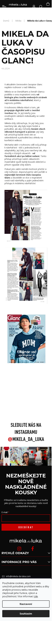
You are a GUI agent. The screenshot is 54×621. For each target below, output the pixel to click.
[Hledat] (41, 7)
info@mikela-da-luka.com (18, 576)
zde (36, 596)
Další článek (26, 399)
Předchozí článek (26, 392)
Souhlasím (26, 613)
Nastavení (26, 604)
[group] (18, 456)
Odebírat (25, 527)
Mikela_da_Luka (26, 438)
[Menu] (4, 7)
